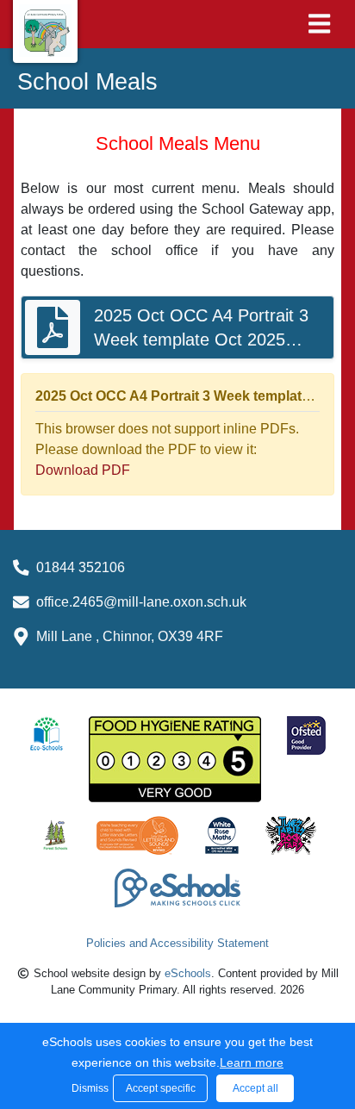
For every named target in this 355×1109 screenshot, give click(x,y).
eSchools (188, 973)
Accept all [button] (255, 1088)
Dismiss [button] (88, 1088)
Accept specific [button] (161, 1088)
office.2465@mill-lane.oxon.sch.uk (141, 602)
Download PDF (82, 470)
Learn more (251, 1062)
